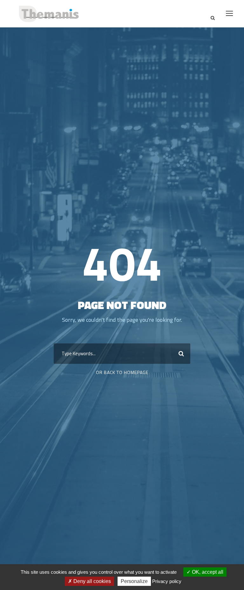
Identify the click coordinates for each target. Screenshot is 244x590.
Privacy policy (166, 581)
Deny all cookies (91, 581)
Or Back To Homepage (122, 372)
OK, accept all (207, 572)
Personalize (134, 581)
